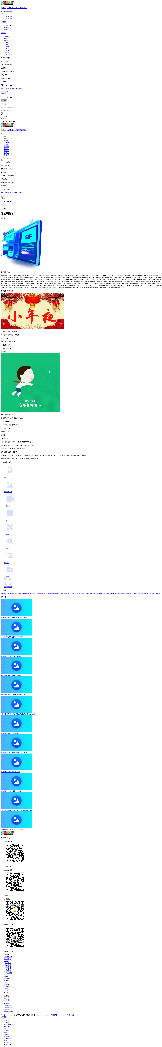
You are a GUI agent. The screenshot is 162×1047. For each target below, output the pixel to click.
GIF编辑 (6, 44)
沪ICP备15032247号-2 (7, 1015)
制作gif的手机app (135, 593)
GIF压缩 (6, 50)
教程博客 (6, 980)
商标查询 (6, 1042)
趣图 (10, 11)
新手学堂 (6, 978)
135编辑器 (7, 1020)
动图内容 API (8, 1005)
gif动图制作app (156, 593)
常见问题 (6, 984)
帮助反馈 (6, 982)
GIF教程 (6, 1000)
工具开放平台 (8, 18)
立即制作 (3, 218)
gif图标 (48, 593)
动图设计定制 (8, 1009)
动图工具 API (8, 1007)
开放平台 (3, 13)
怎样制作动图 (101, 593)
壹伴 (5, 1028)
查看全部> (3, 100)
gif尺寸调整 (7, 967)
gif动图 (119, 593)
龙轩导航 (6, 1026)
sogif (80, 593)
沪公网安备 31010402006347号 (60, 1015)
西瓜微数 (6, 1036)
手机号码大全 (8, 1044)
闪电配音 (6, 1030)
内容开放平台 (8, 16)
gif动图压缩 (7, 971)
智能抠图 (6, 52)
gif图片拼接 (7, 963)
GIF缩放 (6, 46)
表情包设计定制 (9, 1011)
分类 (7, 11)
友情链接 (3, 1017)
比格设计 (6, 1022)
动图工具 (3, 33)
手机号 (6, 1040)
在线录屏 (6, 36)
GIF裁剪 (6, 48)
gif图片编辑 (7, 965)
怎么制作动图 (23, 593)
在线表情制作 (144, 593)
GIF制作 (3, 11)
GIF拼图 (6, 42)
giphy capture (15, 593)
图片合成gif (7, 959)
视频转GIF (7, 40)
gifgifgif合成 (42, 593)
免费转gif (3, 593)
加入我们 (6, 990)
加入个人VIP (4, 91)
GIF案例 (6, 998)
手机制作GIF (8, 54)
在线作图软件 (8, 1034)
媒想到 (6, 1032)
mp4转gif (6, 961)
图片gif (95, 593)
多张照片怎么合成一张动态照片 (68, 593)
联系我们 (6, 27)
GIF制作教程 (8, 1038)
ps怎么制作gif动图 (111, 593)
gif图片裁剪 (7, 969)
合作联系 (3, 22)
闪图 (150, 593)
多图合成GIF (8, 38)
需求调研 (6, 986)
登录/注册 (3, 104)
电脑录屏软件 (8, 957)
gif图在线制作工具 (87, 593)
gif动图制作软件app (33, 593)
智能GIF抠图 (8, 973)
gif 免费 (8, 593)
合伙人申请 (7, 25)
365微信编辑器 (8, 1024)
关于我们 (6, 29)
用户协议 (71, 1015)
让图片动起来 (55, 593)
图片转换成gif (125, 593)
